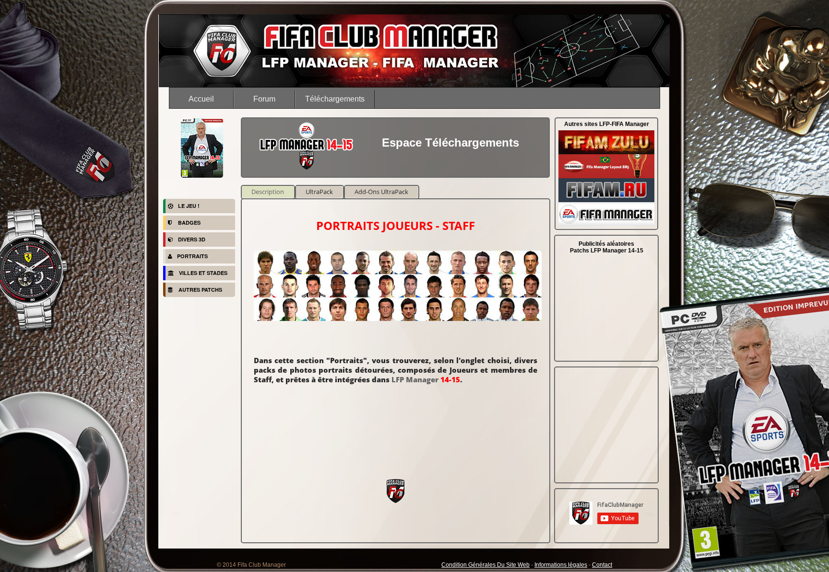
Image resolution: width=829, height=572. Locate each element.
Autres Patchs (199, 289)
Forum (264, 99)
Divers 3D (191, 239)
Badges (189, 222)
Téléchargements (335, 99)
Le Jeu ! (189, 205)
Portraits (192, 256)
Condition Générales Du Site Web (485, 564)
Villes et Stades (203, 272)
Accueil (201, 99)
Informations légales (560, 564)
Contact (602, 564)
